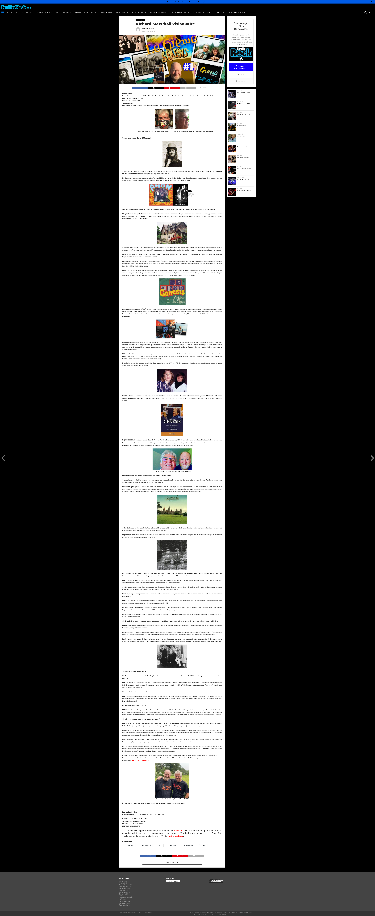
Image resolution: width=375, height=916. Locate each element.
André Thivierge (149, 28)
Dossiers (48, 12)
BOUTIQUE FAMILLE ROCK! (246, 912)
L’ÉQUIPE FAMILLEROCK (138, 12)
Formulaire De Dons (230, 912)
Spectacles (30, 12)
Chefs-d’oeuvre (106, 12)
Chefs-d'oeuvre (124, 885)
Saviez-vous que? (198, 12)
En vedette (138, 851)
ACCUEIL (10, 12)
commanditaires (124, 888)
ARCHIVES (94, 12)
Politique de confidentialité (233, 12)
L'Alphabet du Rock (125, 898)
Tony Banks (176, 851)
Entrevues (122, 894)
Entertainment (124, 892)
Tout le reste (123, 905)
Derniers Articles (221, 914)
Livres (57, 12)
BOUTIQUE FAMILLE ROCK (180, 12)
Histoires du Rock (121, 12)
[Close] (371, 1)
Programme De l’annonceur (159, 12)
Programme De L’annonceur (204, 912)
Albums (40, 12)
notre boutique (176, 835)
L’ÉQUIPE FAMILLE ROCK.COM (199, 914)
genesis (155, 851)
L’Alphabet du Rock (81, 12)
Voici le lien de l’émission (140, 760)
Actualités (19, 12)
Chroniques (66, 12)
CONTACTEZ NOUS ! (213, 12)
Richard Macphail (164, 851)
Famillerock (147, 851)
